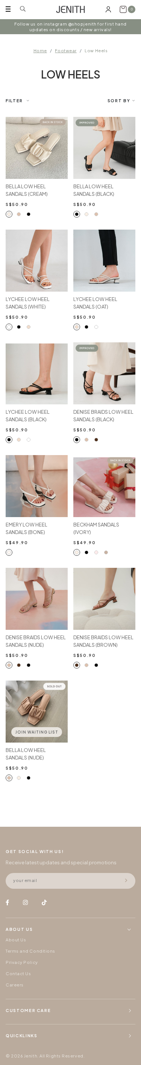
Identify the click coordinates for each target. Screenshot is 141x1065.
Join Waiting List (36, 732)
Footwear (65, 50)
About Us (16, 940)
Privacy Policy (22, 962)
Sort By (119, 100)
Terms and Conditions (30, 951)
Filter (14, 100)
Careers (15, 985)
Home (40, 50)
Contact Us (18, 973)
